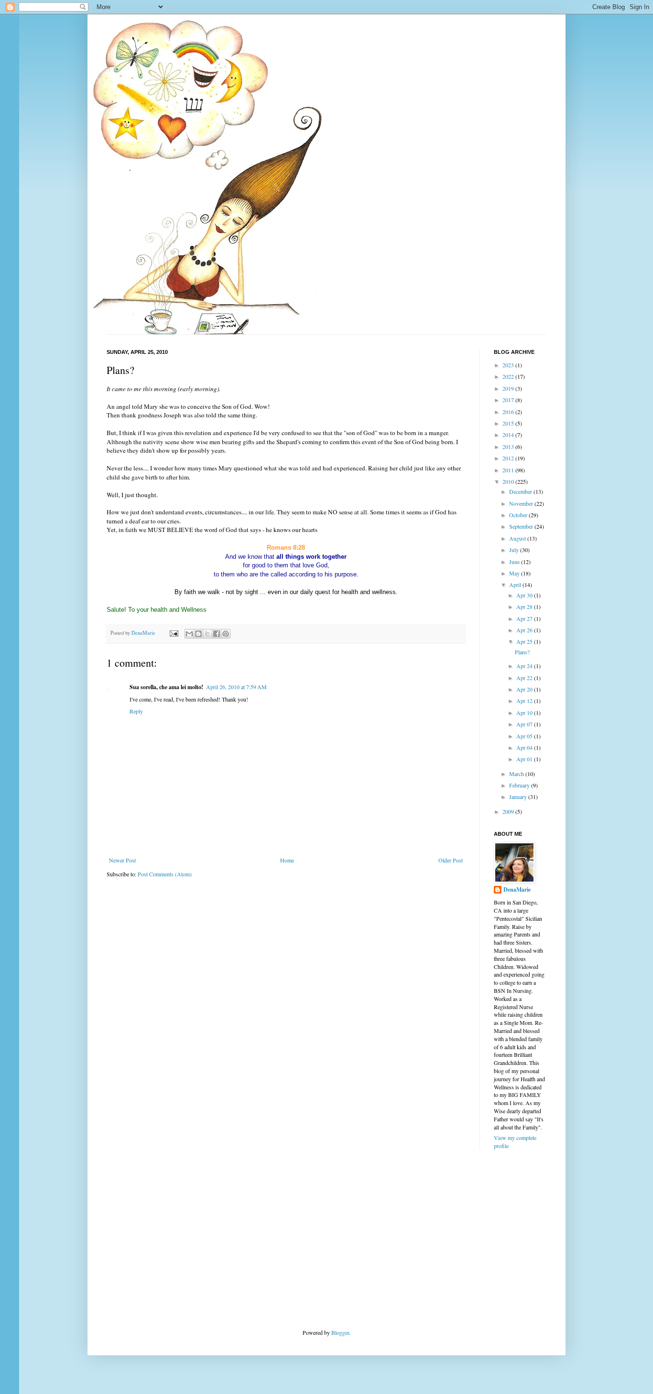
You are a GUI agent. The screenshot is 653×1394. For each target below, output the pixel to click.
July (514, 549)
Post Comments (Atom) (165, 874)
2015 (508, 423)
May (515, 573)
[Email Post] (173, 632)
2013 (508, 446)
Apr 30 (525, 595)
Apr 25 (525, 641)
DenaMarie (517, 890)
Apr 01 (525, 759)
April (515, 584)
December (521, 491)
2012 (508, 458)
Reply (136, 711)
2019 (508, 388)
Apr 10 (525, 712)
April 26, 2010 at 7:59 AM (236, 687)
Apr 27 (525, 618)
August (518, 538)
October (519, 515)
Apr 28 (525, 606)
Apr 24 (525, 666)
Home (287, 860)
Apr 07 (525, 724)
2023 (508, 365)
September (521, 526)
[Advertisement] (178, 1238)
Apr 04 (525, 747)
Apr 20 (525, 689)
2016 (508, 411)
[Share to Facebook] (216, 633)
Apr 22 (525, 677)
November (521, 503)
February (520, 785)
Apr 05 (525, 736)
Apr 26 (525, 630)
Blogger (340, 1332)
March (517, 773)
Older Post (450, 860)
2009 (508, 811)
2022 (508, 376)
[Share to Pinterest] (225, 633)
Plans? (522, 652)
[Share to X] (207, 633)
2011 (508, 470)
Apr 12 (525, 700)
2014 (508, 434)
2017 (508, 400)
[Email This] (189, 633)
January (518, 796)
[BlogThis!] (198, 633)
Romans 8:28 (286, 547)
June (515, 561)
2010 (508, 481)
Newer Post (122, 860)
